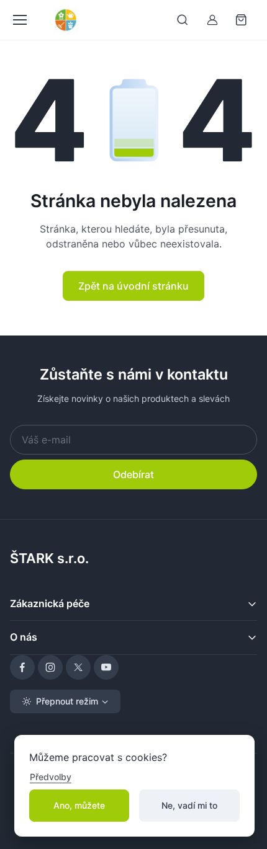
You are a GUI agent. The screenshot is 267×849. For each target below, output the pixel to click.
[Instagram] (50, 667)
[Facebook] (22, 667)
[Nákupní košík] (242, 20)
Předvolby (50, 776)
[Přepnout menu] (19, 20)
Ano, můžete (79, 805)
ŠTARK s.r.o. (49, 558)
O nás (23, 637)
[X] (78, 667)
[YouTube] (106, 667)
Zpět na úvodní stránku (133, 286)
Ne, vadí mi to (189, 805)
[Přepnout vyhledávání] (182, 20)
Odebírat (133, 474)
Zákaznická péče (49, 603)
